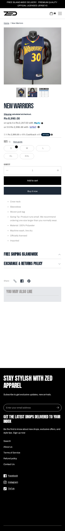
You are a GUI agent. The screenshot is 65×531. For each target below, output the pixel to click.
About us (7, 447)
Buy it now (32, 191)
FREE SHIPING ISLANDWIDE (21, 254)
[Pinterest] (28, 281)
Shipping (8, 114)
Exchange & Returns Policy (23, 263)
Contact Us (9, 464)
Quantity (7, 164)
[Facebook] (21, 281)
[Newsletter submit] (58, 407)
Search (7, 441)
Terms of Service (11, 452)
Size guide (17, 142)
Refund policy (10, 458)
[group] (21, 92)
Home (6, 23)
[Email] (15, 281)
